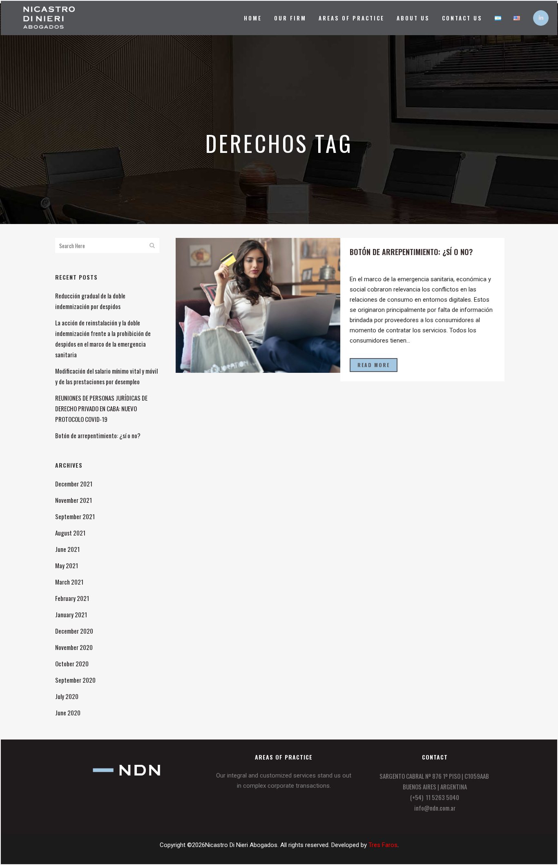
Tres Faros (382, 845)
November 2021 (73, 499)
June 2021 (67, 549)
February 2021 (72, 598)
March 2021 (69, 581)
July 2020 (66, 696)
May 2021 (66, 565)
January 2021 (71, 614)
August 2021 (70, 532)
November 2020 (74, 647)
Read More (373, 364)
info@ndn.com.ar (434, 807)
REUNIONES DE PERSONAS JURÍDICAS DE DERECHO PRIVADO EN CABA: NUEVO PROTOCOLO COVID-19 (101, 408)
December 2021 (73, 483)
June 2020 (67, 712)
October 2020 (72, 663)
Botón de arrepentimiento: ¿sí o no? (98, 435)
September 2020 (75, 679)
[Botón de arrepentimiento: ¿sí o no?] (258, 305)
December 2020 (74, 630)
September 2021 (75, 516)
